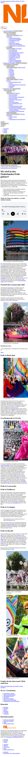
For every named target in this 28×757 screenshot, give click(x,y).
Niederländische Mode (14, 54)
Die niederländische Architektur (16, 52)
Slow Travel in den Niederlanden (16, 97)
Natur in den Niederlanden (15, 39)
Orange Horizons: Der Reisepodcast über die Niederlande (17, 109)
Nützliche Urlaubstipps (11, 112)
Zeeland (11, 87)
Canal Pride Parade (5, 465)
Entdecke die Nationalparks (15, 99)
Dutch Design (12, 59)
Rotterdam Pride (14, 408)
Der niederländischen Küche (15, 103)
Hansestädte (12, 86)
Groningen (11, 75)
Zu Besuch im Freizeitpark (15, 107)
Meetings (5, 745)
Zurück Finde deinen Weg (9, 90)
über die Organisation (17, 735)
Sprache (2, 126)
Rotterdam (11, 70)
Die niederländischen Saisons (15, 106)
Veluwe (11, 83)
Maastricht (5, 711)
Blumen (11, 104)
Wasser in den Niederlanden (15, 44)
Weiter (2, 352)
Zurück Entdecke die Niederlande (11, 64)
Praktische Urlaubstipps (8, 719)
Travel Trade (6, 747)
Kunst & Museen (13, 50)
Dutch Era (11, 101)
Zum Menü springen (14, 1)
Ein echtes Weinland (13, 102)
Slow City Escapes (13, 94)
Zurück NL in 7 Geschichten (13, 35)
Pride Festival (19, 537)
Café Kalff (23, 480)
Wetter (10, 118)
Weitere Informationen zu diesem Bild (9, 165)
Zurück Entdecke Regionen (12, 79)
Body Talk (6, 481)
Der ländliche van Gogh (14, 56)
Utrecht (11, 69)
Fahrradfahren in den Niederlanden (17, 45)
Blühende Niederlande (14, 43)
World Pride (10, 287)
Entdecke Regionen (11, 78)
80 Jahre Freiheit (13, 95)
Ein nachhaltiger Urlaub (14, 55)
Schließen (3, 124)
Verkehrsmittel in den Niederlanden (17, 119)
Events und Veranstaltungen (13, 502)
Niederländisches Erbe (14, 40)
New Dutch (12, 42)
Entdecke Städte (10, 66)
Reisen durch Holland (8, 721)
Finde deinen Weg (7, 88)
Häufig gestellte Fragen (8, 723)
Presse (4, 748)
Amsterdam (11, 74)
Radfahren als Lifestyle (14, 57)
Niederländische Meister (14, 38)
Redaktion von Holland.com (13, 737)
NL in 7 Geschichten (11, 34)
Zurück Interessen (10, 93)
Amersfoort (11, 76)
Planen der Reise (13, 116)
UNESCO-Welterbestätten (15, 60)
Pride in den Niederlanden (15, 61)
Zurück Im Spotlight (11, 48)
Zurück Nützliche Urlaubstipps (13, 114)
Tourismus (5, 744)
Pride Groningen (10, 524)
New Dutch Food (13, 51)
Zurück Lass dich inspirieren (10, 32)
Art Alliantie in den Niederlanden (16, 111)
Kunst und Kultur (13, 98)
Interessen (9, 91)
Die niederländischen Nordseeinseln (17, 84)
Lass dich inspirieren (8, 31)
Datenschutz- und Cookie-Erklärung (11, 753)
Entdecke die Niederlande (9, 63)
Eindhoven (11, 72)
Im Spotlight (9, 47)
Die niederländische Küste (15, 82)
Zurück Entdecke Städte (12, 67)
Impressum (5, 752)
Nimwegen (3, 539)
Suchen (2, 121)
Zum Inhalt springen (5, 1)
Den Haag (11, 71)
